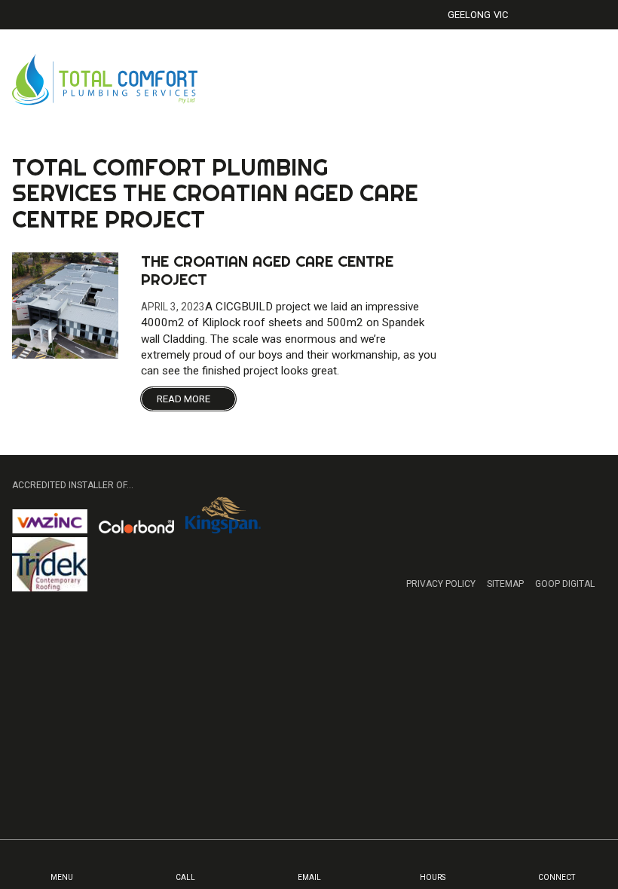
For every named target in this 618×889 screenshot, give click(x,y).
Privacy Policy (441, 584)
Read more (185, 399)
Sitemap (505, 584)
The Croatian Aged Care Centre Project (267, 270)
